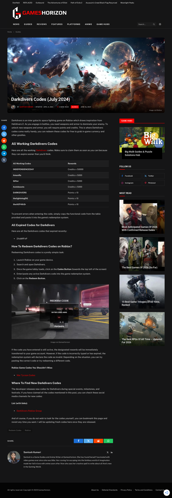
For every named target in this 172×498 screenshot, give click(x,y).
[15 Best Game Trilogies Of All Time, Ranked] (142, 292)
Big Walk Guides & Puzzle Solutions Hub (138, 153)
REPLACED (27, 3)
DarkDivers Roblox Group (29, 411)
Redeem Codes (15, 430)
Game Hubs (103, 24)
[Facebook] (4, 127)
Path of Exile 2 (76, 3)
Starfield (16, 3)
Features (57, 24)
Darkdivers (41, 150)
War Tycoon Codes (26, 375)
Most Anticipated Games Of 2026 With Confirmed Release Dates (139, 228)
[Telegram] (4, 153)
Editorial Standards (110, 490)
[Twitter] (4, 134)
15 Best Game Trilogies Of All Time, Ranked (141, 303)
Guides (28, 24)
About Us (95, 490)
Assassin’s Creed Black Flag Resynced (101, 3)
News (16, 24)
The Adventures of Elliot (57, 3)
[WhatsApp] (4, 147)
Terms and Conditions (144, 490)
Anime (88, 24)
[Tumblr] (4, 160)
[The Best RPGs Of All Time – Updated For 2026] (142, 329)
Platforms (73, 24)
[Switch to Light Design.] (159, 24)
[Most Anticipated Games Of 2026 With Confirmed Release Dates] (142, 217)
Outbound (40, 3)
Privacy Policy (126, 490)
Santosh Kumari (26, 107)
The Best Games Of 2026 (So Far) (139, 267)
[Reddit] (4, 140)
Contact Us (160, 490)
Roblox (28, 430)
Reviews (42, 24)
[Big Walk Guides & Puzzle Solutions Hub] (142, 140)
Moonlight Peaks (127, 3)
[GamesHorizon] (39, 12)
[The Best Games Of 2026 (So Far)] (142, 254)
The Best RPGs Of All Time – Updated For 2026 (142, 341)
